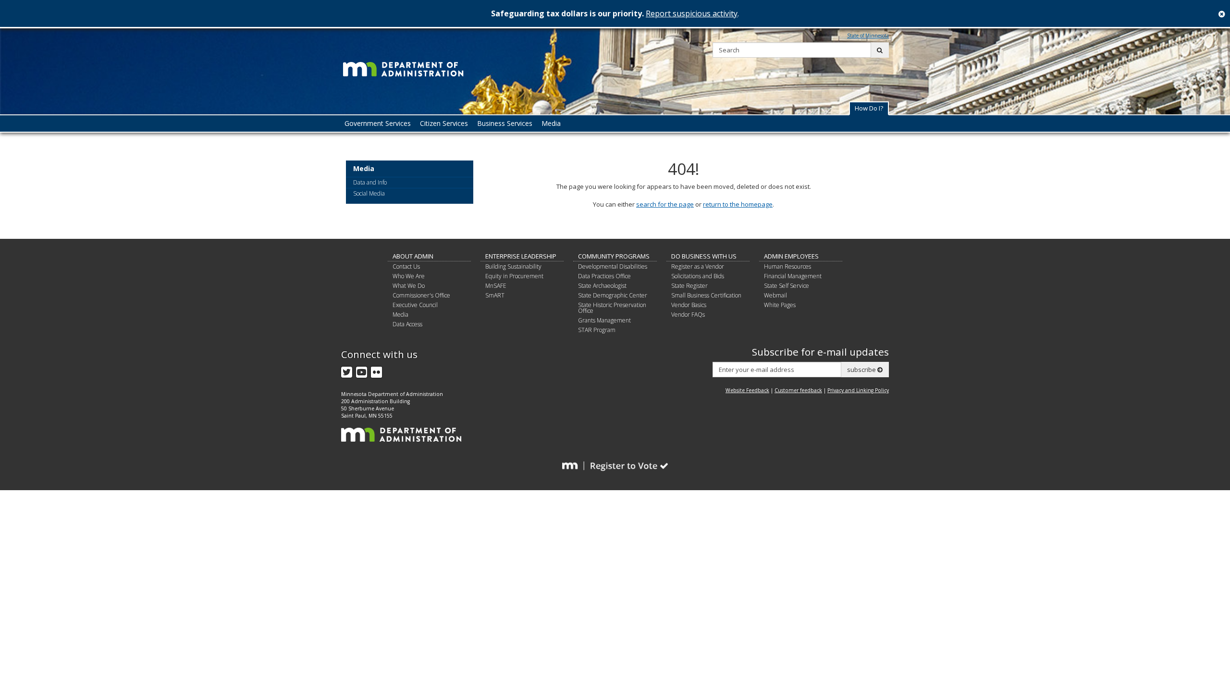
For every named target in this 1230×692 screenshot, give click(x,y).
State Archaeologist (602, 286)
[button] (869, 108)
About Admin (413, 256)
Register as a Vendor (697, 266)
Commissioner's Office (421, 295)
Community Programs (614, 256)
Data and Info (370, 182)
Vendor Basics (688, 305)
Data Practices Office (604, 276)
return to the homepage (738, 204)
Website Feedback (747, 390)
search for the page (665, 204)
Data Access (407, 324)
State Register (689, 286)
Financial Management (793, 276)
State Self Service (786, 286)
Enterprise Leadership (520, 256)
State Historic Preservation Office (612, 308)
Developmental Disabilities (612, 266)
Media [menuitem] (551, 123)
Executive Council (415, 305)
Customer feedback (798, 390)
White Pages (780, 305)
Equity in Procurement (514, 276)
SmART (494, 295)
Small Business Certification (706, 295)
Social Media (369, 193)
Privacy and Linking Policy (858, 390)
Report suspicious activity (692, 13)
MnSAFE (495, 286)
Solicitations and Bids (697, 276)
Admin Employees (791, 256)
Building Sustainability (513, 266)
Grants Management (604, 320)
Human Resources (787, 266)
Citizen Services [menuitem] (444, 123)
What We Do (409, 286)
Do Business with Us (704, 256)
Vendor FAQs (688, 314)
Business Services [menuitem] (504, 123)
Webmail (775, 295)
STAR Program (596, 330)
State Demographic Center (612, 295)
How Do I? (869, 108)
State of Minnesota (868, 35)
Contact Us (406, 266)
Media (363, 169)
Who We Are (409, 276)
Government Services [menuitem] (377, 123)
